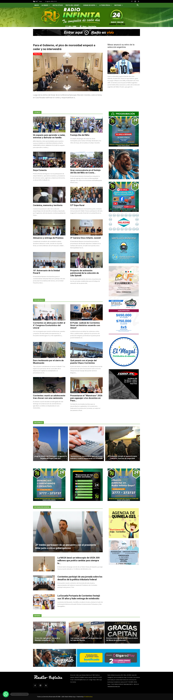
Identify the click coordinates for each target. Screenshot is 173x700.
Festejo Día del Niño (79, 135)
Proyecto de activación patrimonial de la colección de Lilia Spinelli (84, 273)
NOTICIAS (117, 5)
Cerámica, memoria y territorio (47, 205)
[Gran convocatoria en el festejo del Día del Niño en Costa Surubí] (86, 160)
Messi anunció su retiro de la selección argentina (121, 45)
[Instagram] (135, 1)
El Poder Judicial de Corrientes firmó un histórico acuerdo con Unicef (85, 325)
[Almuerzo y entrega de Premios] (49, 227)
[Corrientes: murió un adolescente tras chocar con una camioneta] (49, 385)
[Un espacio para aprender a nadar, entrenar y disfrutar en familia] (49, 125)
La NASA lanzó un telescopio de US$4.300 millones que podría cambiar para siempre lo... (78, 560)
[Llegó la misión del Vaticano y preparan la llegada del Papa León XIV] (50, 443)
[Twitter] (138, 1)
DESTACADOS (111, 73)
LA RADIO (45, 5)
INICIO (36, 5)
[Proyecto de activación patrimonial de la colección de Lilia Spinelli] (86, 260)
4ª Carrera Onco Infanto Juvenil (85, 238)
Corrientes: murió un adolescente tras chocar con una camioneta (49, 396)
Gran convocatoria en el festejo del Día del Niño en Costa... (85, 171)
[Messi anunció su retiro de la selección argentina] (124, 62)
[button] (137, 5)
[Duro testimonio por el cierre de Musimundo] (49, 350)
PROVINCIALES (37, 319)
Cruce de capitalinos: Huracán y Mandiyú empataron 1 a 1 (47, 639)
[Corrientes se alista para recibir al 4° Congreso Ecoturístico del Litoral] (49, 312)
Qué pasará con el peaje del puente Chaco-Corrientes (83, 361)
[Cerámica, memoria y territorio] (49, 195)
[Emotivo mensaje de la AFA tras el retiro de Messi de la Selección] (122, 633)
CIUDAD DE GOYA (89, 5)
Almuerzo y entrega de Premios (48, 238)
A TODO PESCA (105, 5)
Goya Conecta (40, 170)
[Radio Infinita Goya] (43, 19)
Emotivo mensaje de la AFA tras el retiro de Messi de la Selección (122, 639)
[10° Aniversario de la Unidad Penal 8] (49, 260)
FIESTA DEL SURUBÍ (72, 5)
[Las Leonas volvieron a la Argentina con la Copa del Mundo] (86, 633)
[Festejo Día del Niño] (86, 125)
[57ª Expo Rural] (86, 195)
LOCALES (36, 131)
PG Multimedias (88, 696)
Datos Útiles (58, 5)
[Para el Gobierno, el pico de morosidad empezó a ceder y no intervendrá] (68, 72)
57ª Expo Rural (77, 205)
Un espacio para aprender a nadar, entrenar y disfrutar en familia (49, 136)
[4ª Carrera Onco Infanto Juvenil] (86, 227)
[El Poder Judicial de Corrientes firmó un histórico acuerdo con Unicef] (86, 312)
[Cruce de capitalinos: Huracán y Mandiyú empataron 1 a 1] (50, 633)
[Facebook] (131, 1)
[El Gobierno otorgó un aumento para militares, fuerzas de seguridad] (122, 443)
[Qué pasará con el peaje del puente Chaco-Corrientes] (86, 350)
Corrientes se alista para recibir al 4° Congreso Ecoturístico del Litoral (49, 325)
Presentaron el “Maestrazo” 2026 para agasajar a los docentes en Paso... (86, 398)
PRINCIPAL (37, 54)
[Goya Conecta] (49, 160)
